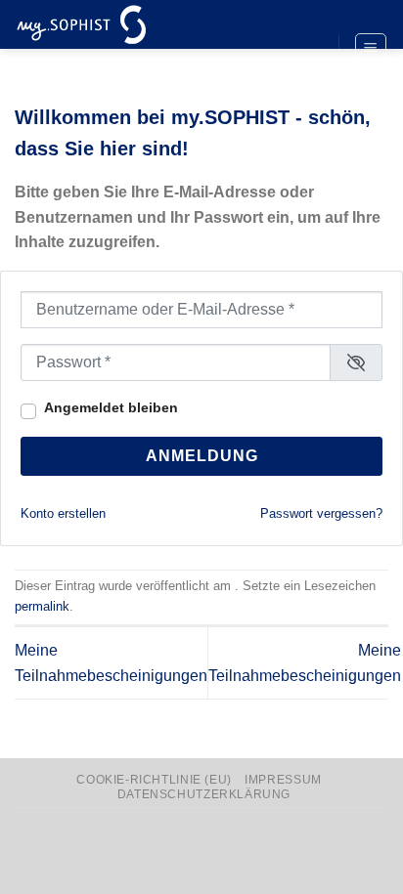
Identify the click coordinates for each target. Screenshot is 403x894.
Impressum (283, 780)
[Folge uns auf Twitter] (305, 49)
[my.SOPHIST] (112, 24)
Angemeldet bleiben (111, 407)
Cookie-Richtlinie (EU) (153, 780)
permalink (42, 606)
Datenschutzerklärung (204, 794)
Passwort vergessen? (321, 513)
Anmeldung (202, 455)
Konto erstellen (63, 513)
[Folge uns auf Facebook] (305, 16)
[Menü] (371, 48)
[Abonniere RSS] (305, 82)
